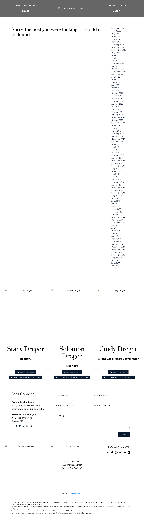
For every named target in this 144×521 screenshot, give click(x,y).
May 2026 (115, 39)
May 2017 (115, 147)
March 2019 (116, 109)
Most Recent (116, 31)
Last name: (100, 395)
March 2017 (116, 153)
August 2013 (116, 258)
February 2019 (117, 112)
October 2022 (117, 93)
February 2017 (117, 155)
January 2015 (116, 215)
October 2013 (117, 252)
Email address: (64, 405)
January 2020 (117, 104)
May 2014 (115, 233)
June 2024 (115, 80)
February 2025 (117, 64)
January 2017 (117, 158)
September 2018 (118, 123)
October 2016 (117, 163)
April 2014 (115, 236)
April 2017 (115, 150)
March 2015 (116, 209)
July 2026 (115, 34)
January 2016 (116, 185)
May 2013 (115, 266)
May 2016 (115, 174)
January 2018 (117, 136)
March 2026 (116, 42)
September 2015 (118, 193)
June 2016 (115, 171)
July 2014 (115, 228)
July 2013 (115, 260)
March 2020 (116, 99)
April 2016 (115, 177)
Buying (25, 11)
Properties (29, 6)
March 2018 (116, 131)
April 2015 (115, 206)
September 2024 (118, 72)
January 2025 (117, 66)
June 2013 (115, 263)
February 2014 (117, 242)
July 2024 (115, 77)
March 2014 (116, 239)
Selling (112, 6)
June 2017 (115, 144)
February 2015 (117, 212)
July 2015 (115, 198)
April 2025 (115, 61)
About (116, 11)
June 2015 (115, 201)
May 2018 (115, 128)
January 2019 (117, 115)
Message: (61, 415)
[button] (25, 372)
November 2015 (118, 188)
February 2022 (117, 96)
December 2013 (118, 247)
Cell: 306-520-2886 (73, 372)
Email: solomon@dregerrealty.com (73, 377)
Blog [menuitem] (123, 6)
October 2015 (117, 190)
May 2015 (115, 204)
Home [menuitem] (19, 6)
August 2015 (116, 196)
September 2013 (118, 255)
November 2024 (118, 69)
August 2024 (116, 74)
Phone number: (102, 405)
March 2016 (116, 179)
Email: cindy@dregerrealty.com (119, 377)
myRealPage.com (76, 493)
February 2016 (117, 182)
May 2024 (115, 82)
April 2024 (115, 85)
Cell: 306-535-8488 (119, 372)
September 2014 (118, 223)
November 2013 (118, 250)
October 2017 (117, 142)
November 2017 (118, 139)
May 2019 (115, 107)
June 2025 (115, 55)
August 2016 (116, 169)
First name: (62, 395)
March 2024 (116, 88)
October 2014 (117, 220)
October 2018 (117, 120)
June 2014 (115, 231)
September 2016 (118, 166)
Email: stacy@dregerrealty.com (26, 377)
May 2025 (115, 58)
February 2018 (117, 134)
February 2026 (117, 45)
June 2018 (115, 126)
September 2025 (118, 50)
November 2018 (118, 117)
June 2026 (115, 37)
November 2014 (118, 217)
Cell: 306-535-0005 (26, 372)
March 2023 (116, 90)
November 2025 (118, 47)
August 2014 (116, 225)
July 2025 (115, 53)
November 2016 (118, 161)
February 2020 (117, 101)
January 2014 (117, 244)
